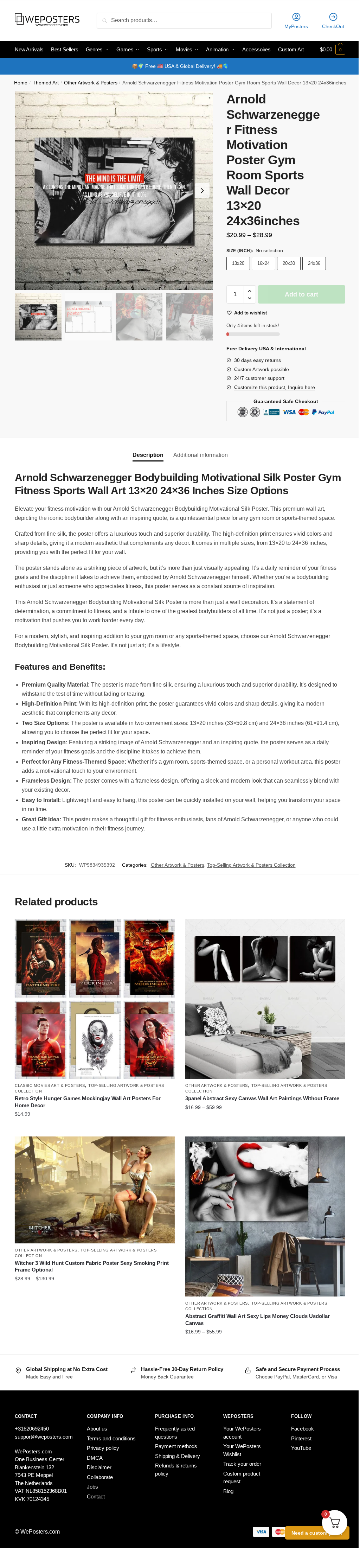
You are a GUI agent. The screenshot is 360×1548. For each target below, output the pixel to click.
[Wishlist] (164, 929)
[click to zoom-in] (114, 190)
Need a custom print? (317, 1533)
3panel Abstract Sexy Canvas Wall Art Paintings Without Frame (262, 1098)
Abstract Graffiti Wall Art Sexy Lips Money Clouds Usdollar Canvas (257, 1319)
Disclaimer (99, 1467)
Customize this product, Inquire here (274, 387)
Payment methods (176, 1446)
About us (97, 1429)
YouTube (301, 1448)
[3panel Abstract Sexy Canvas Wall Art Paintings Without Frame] (265, 999)
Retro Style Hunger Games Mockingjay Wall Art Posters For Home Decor (88, 1101)
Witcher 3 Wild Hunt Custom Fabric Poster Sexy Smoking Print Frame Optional (92, 1266)
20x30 (289, 263)
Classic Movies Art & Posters (50, 1085)
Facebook (302, 1429)
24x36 (314, 263)
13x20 (238, 263)
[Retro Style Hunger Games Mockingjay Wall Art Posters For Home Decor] (95, 999)
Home (20, 82)
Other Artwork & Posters (90, 82)
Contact (96, 1496)
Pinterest (301, 1438)
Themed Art (46, 82)
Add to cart (301, 294)
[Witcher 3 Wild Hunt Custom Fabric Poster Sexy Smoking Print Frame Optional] (95, 1189)
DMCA (95, 1458)
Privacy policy (103, 1448)
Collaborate (100, 1477)
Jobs (92, 1487)
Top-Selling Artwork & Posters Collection (251, 865)
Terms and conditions (111, 1438)
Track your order (242, 1464)
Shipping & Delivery (177, 1456)
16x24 (263, 263)
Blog (228, 1491)
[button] (202, 190)
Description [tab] (148, 455)
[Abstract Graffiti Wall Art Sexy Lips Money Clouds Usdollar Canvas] (265, 1216)
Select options (94, 1128)
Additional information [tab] (200, 455)
